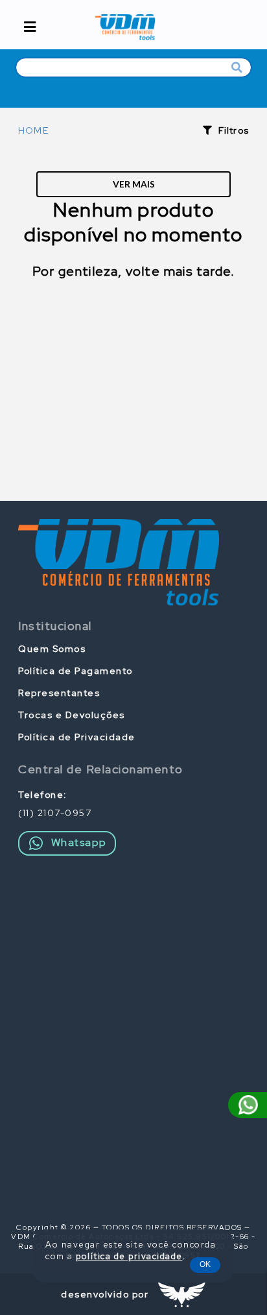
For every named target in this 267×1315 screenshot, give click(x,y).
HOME (33, 130)
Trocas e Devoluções (71, 715)
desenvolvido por (104, 1294)
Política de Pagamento (75, 671)
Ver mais (134, 183)
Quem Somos (52, 649)
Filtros (233, 130)
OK (205, 1264)
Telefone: (42, 795)
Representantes (59, 693)
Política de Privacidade (76, 737)
